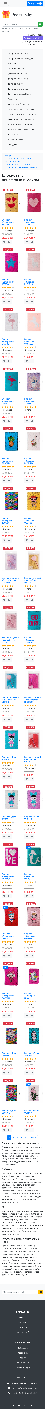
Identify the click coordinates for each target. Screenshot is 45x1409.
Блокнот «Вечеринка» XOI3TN (30, 222)
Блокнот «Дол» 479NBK (9, 1054)
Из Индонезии (14, 124)
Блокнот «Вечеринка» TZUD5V (8, 520)
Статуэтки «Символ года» (20, 58)
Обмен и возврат (23, 1367)
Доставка (22, 1322)
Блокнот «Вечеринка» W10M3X (30, 341)
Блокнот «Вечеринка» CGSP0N (8, 995)
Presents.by (21, 14)
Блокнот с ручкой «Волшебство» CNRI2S (10, 699)
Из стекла (29, 129)
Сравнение (22, 1353)
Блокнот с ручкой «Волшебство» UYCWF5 (10, 580)
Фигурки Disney (15, 84)
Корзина (35, 3)
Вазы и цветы (14, 129)
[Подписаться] (40, 1292)
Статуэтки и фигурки (18, 53)
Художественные (16, 139)
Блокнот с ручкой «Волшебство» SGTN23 (10, 639)
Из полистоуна (15, 109)
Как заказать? (22, 1332)
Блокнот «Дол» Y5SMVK (9, 1111)
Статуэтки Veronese (17, 73)
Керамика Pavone (16, 68)
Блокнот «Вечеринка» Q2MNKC (30, 936)
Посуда (20, 114)
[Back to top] (40, 1398)
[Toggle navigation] (5, 3)
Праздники (13, 144)
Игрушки (29, 119)
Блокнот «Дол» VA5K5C (31, 817)
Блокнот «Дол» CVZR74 (9, 817)
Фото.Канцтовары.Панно (19, 94)
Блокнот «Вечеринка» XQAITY (30, 401)
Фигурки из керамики (18, 89)
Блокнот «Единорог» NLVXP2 (30, 995)
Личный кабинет (22, 1362)
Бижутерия (13, 99)
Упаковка (29, 124)
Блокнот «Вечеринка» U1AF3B (8, 341)
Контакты (22, 1327)
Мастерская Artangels (18, 104)
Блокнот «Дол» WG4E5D (9, 758)
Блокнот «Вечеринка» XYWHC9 (8, 876)
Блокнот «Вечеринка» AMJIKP (8, 401)
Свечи (11, 114)
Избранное (22, 1348)
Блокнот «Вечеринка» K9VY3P (8, 222)
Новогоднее (13, 63)
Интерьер (30, 109)
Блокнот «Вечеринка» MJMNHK (30, 460)
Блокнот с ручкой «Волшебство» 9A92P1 (32, 759)
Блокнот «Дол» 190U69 (31, 1054)
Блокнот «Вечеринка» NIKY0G (30, 876)
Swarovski (32, 114)
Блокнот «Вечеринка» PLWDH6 (30, 281)
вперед (33, 1137)
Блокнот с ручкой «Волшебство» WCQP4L (32, 580)
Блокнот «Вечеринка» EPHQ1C (8, 936)
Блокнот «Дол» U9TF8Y (31, 1111)
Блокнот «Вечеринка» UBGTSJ (30, 520)
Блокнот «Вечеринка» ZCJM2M (30, 639)
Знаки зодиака (15, 119)
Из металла (13, 134)
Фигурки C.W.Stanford (18, 79)
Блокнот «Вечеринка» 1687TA (8, 281)
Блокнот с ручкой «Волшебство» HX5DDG (32, 699)
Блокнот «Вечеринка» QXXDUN (8, 460)
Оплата (22, 1317)
